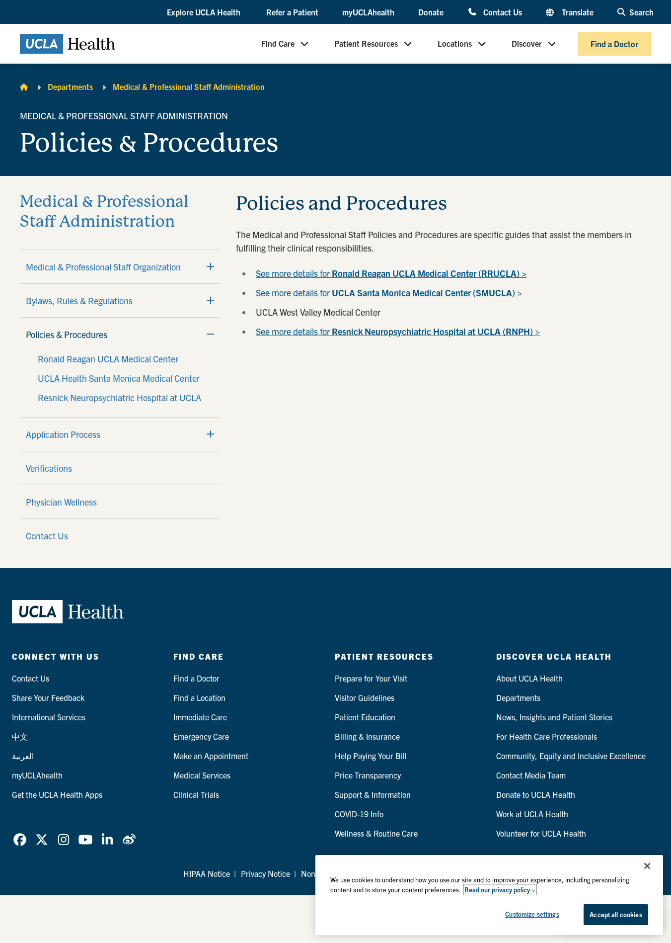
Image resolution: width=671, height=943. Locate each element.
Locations (455, 44)
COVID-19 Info (359, 814)
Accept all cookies (616, 914)
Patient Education (365, 717)
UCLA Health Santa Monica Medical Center (119, 378)
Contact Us (502, 11)
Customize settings (532, 914)
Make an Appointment (210, 756)
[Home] (24, 86)
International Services (48, 717)
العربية (23, 756)
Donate (431, 12)
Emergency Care (201, 736)
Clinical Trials (196, 794)
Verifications (49, 468)
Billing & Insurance (367, 736)
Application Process (63, 434)
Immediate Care (200, 717)
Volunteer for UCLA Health (541, 833)
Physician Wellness (61, 502)
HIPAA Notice (206, 873)
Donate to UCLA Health (535, 794)
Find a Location (199, 697)
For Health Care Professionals (546, 736)
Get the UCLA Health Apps (57, 794)
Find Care (278, 44)
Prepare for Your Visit (371, 678)
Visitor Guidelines (364, 697)
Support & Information (373, 794)
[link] (20, 840)
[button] (204, 12)
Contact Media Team (531, 775)
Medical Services (201, 775)
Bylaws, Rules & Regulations (79, 300)
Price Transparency (368, 775)
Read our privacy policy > (499, 889)
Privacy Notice (265, 873)
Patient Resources (366, 44)
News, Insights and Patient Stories (554, 717)
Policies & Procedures (66, 334)
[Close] (647, 866)
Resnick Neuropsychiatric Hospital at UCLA (119, 397)
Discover (527, 44)
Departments (70, 86)
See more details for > (389, 292)
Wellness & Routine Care (376, 833)
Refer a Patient (292, 12)
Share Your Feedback (48, 697)
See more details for (391, 273)
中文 (20, 736)
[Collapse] (211, 334)
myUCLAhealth (368, 12)
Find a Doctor (614, 44)
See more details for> (398, 331)
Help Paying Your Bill (371, 756)
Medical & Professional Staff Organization (103, 266)
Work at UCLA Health (532, 814)
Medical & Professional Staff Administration (189, 86)
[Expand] (211, 266)
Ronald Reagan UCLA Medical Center (108, 358)
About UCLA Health (529, 678)
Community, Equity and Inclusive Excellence (571, 756)
